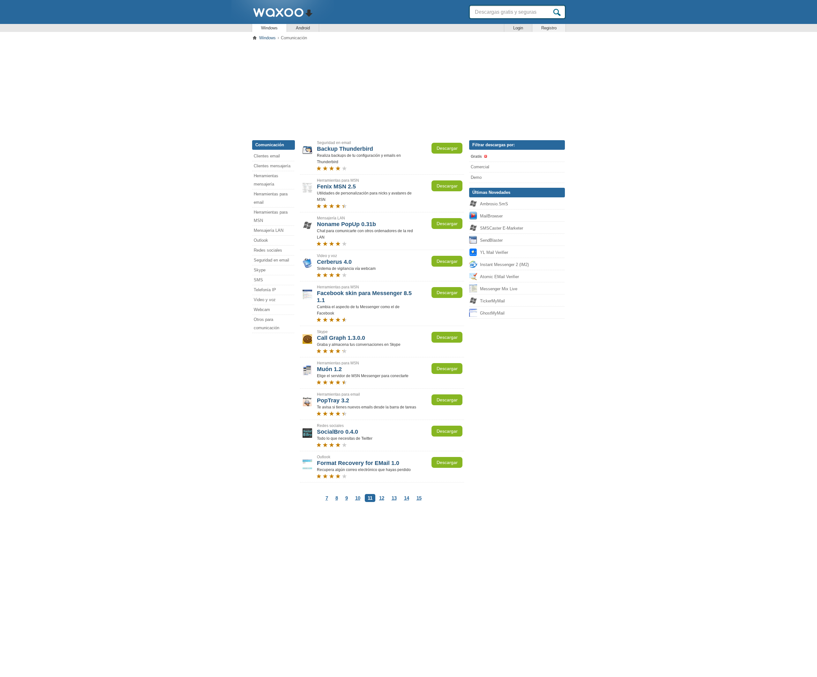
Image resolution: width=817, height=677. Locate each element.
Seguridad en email (271, 260)
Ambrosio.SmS (494, 204)
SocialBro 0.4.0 (337, 432)
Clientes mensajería (272, 166)
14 (406, 498)
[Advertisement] (408, 89)
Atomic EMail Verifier (499, 276)
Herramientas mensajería (266, 179)
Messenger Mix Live (498, 288)
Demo (476, 177)
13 (394, 498)
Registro (549, 28)
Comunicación (269, 144)
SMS (258, 280)
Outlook (261, 240)
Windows (269, 28)
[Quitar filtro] (485, 156)
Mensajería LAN (268, 230)
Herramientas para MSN (271, 216)
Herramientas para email (271, 198)
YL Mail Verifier (494, 252)
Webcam (262, 309)
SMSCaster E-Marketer (501, 228)
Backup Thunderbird (345, 149)
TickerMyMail (492, 301)
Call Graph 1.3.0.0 (341, 338)
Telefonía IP (265, 289)
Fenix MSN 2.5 (336, 186)
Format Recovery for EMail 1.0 (358, 463)
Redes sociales (268, 250)
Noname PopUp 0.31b (346, 224)
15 (419, 498)
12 (381, 498)
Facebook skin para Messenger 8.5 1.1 (364, 296)
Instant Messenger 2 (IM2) (504, 264)
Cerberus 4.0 (334, 262)
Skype (260, 270)
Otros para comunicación (266, 323)
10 (357, 498)
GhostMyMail (492, 313)
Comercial (480, 166)
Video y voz (265, 299)
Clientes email (267, 156)
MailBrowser (491, 216)
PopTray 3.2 (333, 400)
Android (303, 28)
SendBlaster (491, 240)
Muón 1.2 (329, 369)
